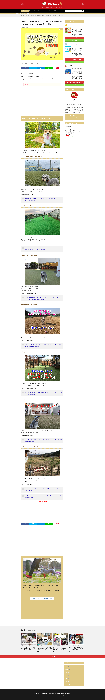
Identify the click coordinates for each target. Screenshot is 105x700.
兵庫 (51, 7)
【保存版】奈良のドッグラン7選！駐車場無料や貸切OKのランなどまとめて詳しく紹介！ (48, 15)
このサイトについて (42, 693)
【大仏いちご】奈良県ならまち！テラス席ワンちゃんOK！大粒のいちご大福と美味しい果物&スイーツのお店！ (76, 649)
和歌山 (47, 7)
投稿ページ (28, 15)
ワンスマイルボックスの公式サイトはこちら (74, 84)
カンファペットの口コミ (74, 37)
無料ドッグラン (43, 10)
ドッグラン (54, 10)
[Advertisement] (42, 101)
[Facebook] (25, 68)
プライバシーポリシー (66, 693)
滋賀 (59, 7)
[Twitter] (33, 68)
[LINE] (48, 68)
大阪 (44, 7)
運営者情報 (57, 693)
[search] (82, 11)
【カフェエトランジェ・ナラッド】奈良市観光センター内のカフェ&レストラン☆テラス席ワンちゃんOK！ (44, 649)
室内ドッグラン (37, 10)
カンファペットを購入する (74, 40)
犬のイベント (31, 10)
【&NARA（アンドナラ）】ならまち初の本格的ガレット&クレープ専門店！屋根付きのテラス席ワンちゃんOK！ (60, 649)
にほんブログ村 (68, 126)
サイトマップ (51, 693)
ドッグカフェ (49, 10)
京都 (56, 7)
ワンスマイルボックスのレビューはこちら (74, 82)
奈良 (53, 7)
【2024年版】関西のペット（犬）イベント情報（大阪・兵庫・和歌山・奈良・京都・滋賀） (28, 648)
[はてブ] (41, 68)
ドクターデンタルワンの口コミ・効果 (74, 59)
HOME (23, 15)
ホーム (41, 7)
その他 (67, 684)
